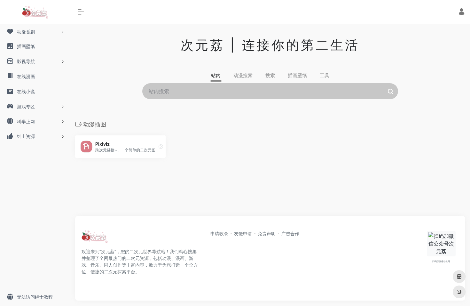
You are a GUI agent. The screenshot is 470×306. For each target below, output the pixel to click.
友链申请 (243, 233)
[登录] (461, 12)
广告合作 (290, 233)
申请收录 (219, 233)
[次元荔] (95, 238)
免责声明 (267, 233)
